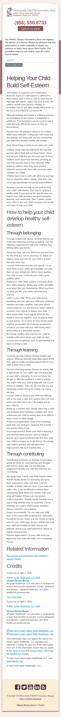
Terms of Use (19, 650)
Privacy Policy (36, 650)
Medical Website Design (26, 704)
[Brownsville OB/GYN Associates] (30, 12)
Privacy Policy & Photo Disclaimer (37, 697)
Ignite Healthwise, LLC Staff (27, 606)
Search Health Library (14, 65)
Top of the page (14, 596)
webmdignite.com (15, 661)
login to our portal (30, 28)
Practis (41, 704)
